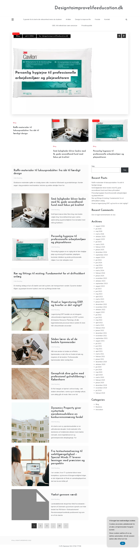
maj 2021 (99, 345)
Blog (18, 38)
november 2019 (101, 384)
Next (124, 36)
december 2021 (101, 329)
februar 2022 (100, 324)
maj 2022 (99, 316)
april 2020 (99, 371)
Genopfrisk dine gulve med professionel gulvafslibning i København (68, 372)
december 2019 (101, 381)
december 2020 (101, 358)
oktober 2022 (100, 305)
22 (59, 522)
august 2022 (100, 308)
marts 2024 (100, 266)
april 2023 (99, 292)
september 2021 (102, 334)
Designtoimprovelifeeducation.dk (89, 8)
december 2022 (101, 300)
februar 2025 (100, 243)
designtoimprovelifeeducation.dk (56, 38)
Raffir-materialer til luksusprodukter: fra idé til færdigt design (26, 126)
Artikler (68, 19)
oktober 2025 (100, 232)
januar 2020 (100, 378)
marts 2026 (100, 230)
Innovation (99, 405)
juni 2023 (99, 287)
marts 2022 (100, 321)
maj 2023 (99, 290)
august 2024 (100, 253)
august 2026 (100, 222)
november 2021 (101, 331)
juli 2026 (98, 225)
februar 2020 (100, 376)
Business (99, 403)
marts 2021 (100, 350)
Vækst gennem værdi (64, 490)
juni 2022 (99, 313)
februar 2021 (100, 352)
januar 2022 (100, 326)
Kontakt (107, 19)
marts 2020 (100, 373)
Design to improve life (83, 19)
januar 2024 (100, 272)
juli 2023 (98, 285)
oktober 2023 (100, 277)
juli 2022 (98, 311)
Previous (119, 36)
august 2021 (100, 337)
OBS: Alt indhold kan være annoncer (64, 25)
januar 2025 (100, 245)
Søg (93, 162)
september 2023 (102, 279)
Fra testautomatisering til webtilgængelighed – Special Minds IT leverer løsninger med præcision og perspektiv (68, 453)
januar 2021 (100, 355)
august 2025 (100, 235)
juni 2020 (99, 365)
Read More (120, 75)
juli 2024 (98, 256)
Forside (97, 19)
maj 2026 (99, 227)
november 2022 (101, 303)
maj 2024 (99, 261)
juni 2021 (99, 342)
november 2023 (101, 274)
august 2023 (100, 282)
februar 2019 (100, 389)
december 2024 (101, 248)
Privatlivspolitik (86, 25)
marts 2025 (100, 240)
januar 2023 (100, 298)
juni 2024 (99, 258)
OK (123, 543)
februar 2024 (100, 269)
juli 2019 (98, 386)
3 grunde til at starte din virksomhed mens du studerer (42, 19)
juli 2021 (98, 339)
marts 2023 (100, 295)
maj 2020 (99, 368)
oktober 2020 (100, 360)
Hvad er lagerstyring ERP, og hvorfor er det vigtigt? (110, 199)
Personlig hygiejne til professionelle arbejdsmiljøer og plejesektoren (108, 150)
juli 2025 (98, 238)
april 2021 (99, 347)
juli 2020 (98, 363)
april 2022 (99, 319)
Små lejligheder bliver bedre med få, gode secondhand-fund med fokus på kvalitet (47, 75)
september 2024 (102, 251)
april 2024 (99, 264)
